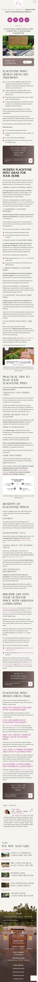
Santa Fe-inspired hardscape (26, 652)
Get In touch (18, 933)
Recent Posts (12, 805)
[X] (15, 19)
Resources (18, 928)
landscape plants (20, 202)
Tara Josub (16, 809)
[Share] (27, 19)
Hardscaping (18, 25)
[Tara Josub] (7, 812)
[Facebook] (10, 19)
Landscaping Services (18, 968)
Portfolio (18, 926)
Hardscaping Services (18, 972)
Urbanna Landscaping (10, 608)
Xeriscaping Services (18, 975)
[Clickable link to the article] (18, 855)
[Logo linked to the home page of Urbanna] (18, 4)
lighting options (17, 727)
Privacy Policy (18, 936)
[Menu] (35, 2)
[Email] (21, 19)
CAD (25, 633)
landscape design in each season (14, 557)
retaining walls (23, 258)
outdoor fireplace (28, 338)
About (18, 931)
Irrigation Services (18, 978)
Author (5, 805)
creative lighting (9, 725)
